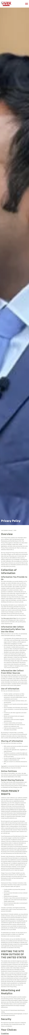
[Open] (26, 4)
